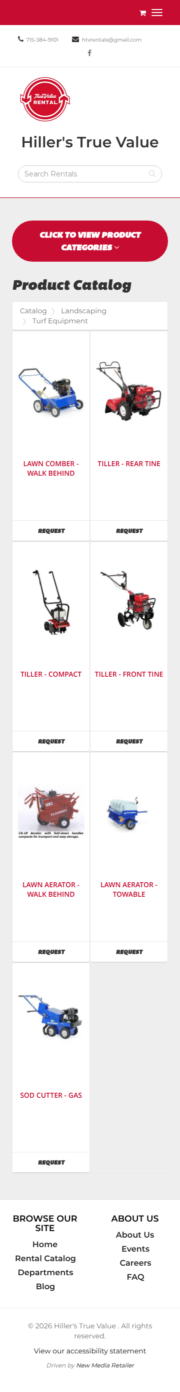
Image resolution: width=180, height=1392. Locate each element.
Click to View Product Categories (90, 241)
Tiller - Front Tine (129, 674)
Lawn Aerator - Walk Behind (51, 889)
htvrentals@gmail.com (112, 40)
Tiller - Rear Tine (129, 464)
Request (64, 530)
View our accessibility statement (90, 1350)
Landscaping (83, 310)
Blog (45, 1287)
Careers (136, 1263)
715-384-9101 (42, 40)
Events (136, 1249)
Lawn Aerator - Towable (129, 889)
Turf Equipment (60, 320)
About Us (135, 1235)
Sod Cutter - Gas (51, 1095)
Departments (46, 1273)
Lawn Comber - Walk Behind (51, 468)
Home (45, 1245)
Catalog (33, 310)
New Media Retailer (105, 1365)
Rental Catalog (45, 1259)
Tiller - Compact (51, 674)
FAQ (135, 1277)
